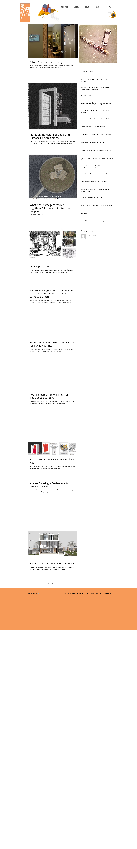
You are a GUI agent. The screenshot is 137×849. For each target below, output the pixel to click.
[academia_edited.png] (31, 593)
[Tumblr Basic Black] (36, 593)
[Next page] (61, 583)
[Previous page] (44, 583)
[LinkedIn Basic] (34, 593)
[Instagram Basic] (29, 593)
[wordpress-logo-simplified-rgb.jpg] (38, 593)
